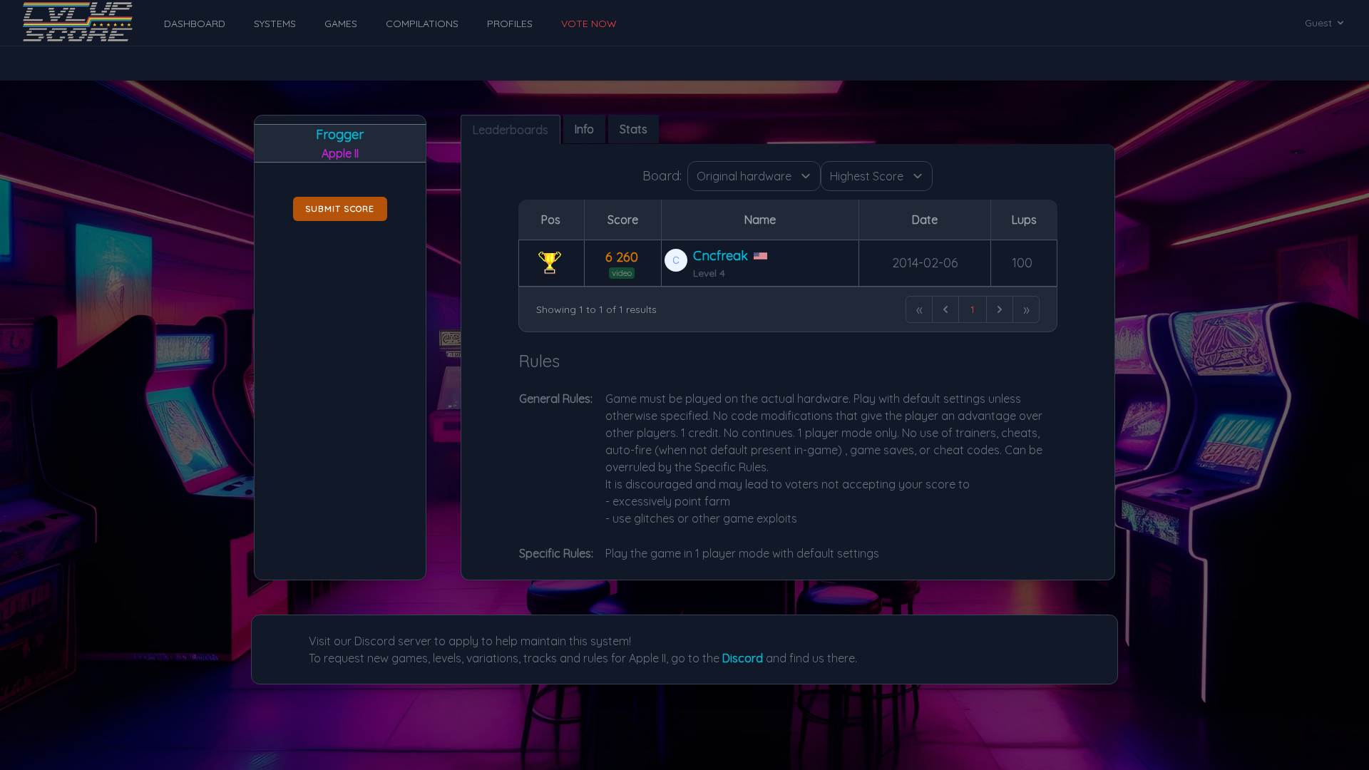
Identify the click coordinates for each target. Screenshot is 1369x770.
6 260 (621, 257)
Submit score (339, 208)
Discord (742, 658)
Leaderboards (510, 130)
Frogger (340, 134)
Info (584, 129)
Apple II (340, 153)
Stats (633, 129)
